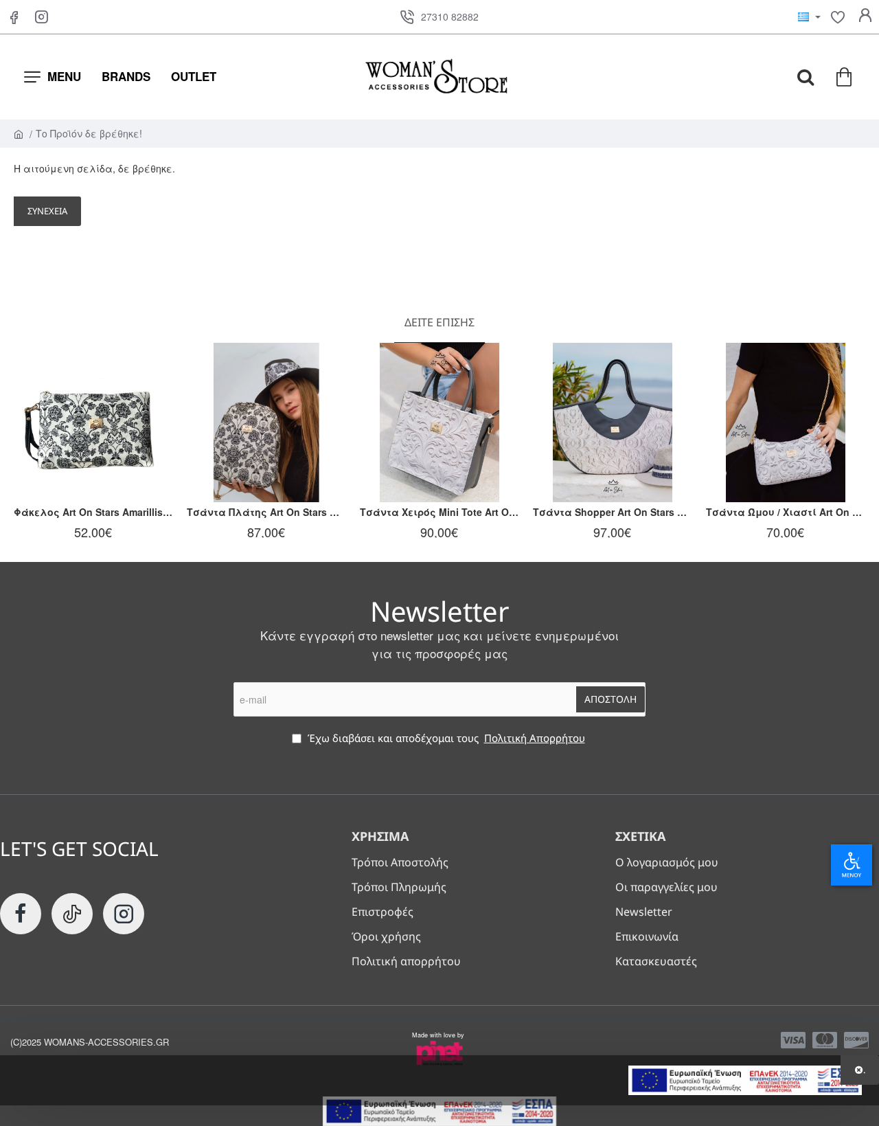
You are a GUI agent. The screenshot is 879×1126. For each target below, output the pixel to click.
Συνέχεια (47, 211)
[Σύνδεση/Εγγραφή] (865, 17)
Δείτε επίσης (439, 322)
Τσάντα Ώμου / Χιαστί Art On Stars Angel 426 (785, 512)
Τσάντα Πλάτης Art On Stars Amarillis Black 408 (266, 512)
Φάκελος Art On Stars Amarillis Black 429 (93, 512)
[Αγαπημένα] (838, 17)
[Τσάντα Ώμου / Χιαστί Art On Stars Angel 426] (785, 422)
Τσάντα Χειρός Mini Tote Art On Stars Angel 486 (439, 512)
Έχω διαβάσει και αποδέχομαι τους (445, 738)
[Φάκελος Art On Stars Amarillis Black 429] (93, 422)
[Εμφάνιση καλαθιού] (844, 77)
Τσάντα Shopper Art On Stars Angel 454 (612, 512)
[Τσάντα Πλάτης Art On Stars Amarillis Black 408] (266, 422)
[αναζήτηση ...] (805, 77)
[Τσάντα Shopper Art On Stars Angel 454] (612, 422)
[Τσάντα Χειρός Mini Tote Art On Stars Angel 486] (439, 422)
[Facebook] (13, 17)
